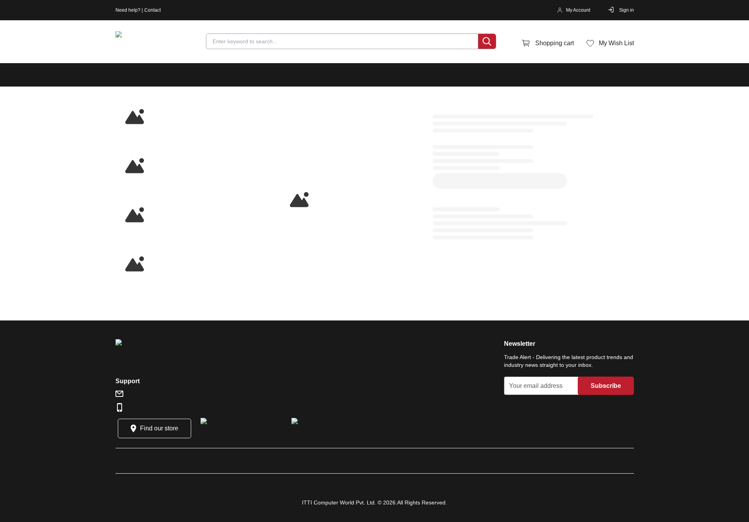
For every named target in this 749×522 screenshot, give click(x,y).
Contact (152, 10)
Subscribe (606, 385)
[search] (487, 41)
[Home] (162, 43)
